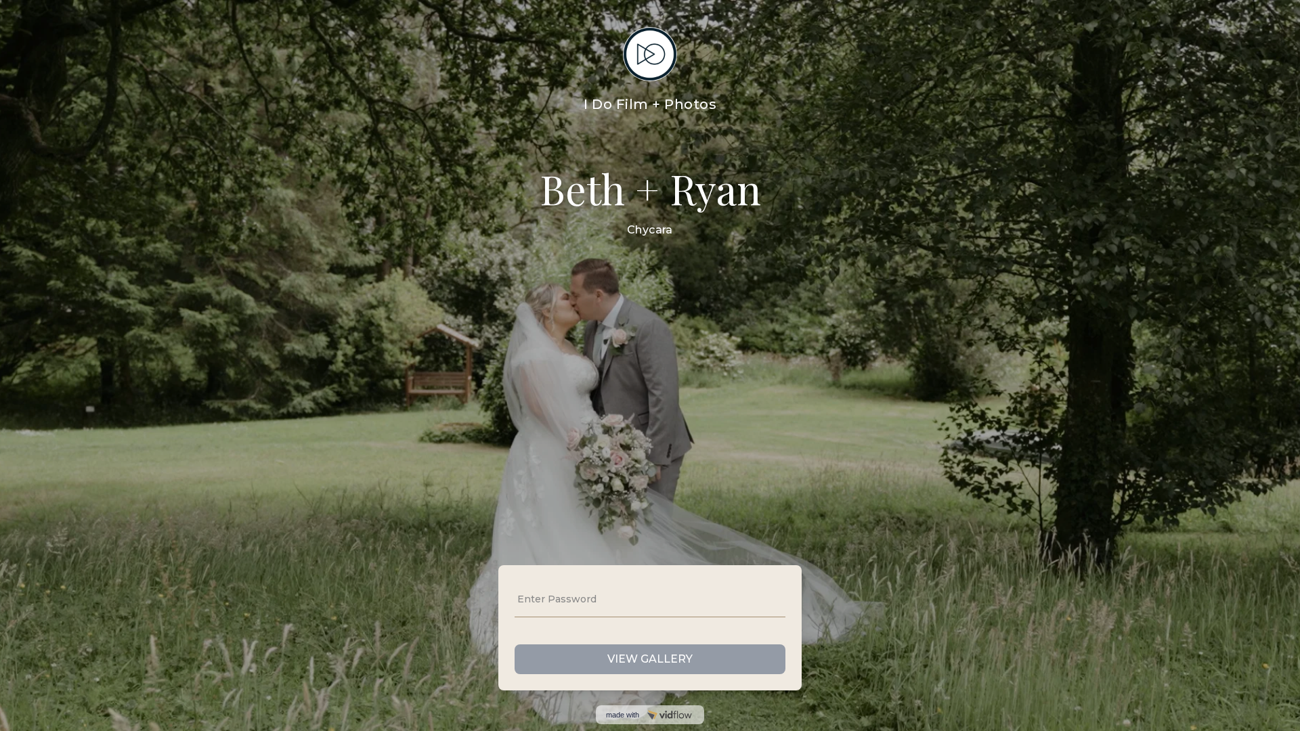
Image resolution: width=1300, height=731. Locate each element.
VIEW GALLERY (650, 658)
